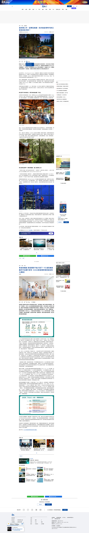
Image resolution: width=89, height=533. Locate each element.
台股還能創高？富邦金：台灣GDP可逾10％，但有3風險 (31, 480)
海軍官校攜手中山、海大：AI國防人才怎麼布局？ (48, 475)
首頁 (19, 25)
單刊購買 (66, 222)
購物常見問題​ (20, 521)
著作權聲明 (53, 525)
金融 (33, 9)
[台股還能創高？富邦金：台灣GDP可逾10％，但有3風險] (22, 480)
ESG (53, 9)
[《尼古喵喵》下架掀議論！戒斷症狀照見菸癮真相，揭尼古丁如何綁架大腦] (22, 474)
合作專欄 (42, 523)
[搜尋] (76, 6)
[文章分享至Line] (20, 61)
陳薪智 (20, 274)
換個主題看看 (63, 183)
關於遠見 (13, 519)
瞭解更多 (84, 2)
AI (36, 9)
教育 (46, 9)
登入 (27, 65)
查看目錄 (59, 222)
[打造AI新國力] (63, 208)
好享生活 (27, 473)
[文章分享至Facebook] (22, 61)
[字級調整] (29, 61)
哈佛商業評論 (58, 517)
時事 (24, 265)
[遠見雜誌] (44, 6)
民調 (50, 9)
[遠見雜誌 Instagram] (32, 510)
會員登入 (40, 504)
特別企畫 (59, 217)
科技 (39, 9)
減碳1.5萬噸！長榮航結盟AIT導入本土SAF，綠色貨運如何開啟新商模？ (49, 469)
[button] (53, 243)
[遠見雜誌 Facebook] (28, 510)
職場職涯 (25, 25)
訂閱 (69, 6)
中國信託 (21, 456)
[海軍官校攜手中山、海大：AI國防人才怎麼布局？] (40, 474)
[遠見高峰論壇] (5, 2)
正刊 (61, 202)
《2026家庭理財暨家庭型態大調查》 (30, 429)
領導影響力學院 (57, 518)
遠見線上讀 (58, 9)
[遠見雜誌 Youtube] (36, 510)
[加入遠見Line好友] (24, 510)
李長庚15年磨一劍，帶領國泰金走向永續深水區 (62, 219)
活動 (66, 9)
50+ (52, 518)
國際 (30, 9)
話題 (26, 9)
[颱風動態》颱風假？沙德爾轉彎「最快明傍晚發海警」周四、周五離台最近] (40, 480)
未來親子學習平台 (70, 517)
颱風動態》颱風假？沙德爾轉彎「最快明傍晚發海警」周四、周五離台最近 (49, 480)
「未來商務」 (30, 230)
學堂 (63, 9)
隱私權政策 (58, 525)
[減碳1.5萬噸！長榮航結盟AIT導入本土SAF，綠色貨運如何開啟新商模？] (40, 469)
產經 (43, 9)
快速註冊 (48, 504)
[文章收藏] (26, 61)
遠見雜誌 (53, 517)
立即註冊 (65, 509)
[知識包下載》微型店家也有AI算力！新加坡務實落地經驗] (9, 529)
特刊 (65, 202)
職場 (23, 258)
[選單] (12, 6)
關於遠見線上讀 (20, 519)
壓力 (20, 258)
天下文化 (64, 517)
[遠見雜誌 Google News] (40, 510)
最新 (23, 9)
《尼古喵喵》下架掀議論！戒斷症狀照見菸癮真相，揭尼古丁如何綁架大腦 (31, 475)
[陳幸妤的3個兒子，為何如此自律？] (22, 469)
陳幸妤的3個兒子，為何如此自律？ (31, 469)
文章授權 (13, 521)
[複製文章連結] (25, 61)
